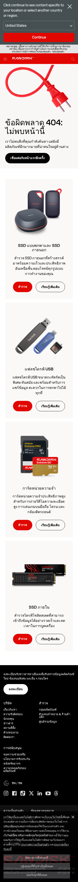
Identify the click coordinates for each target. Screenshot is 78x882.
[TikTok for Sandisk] (22, 793)
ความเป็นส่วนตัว (13, 811)
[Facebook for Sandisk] (14, 793)
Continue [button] (39, 37)
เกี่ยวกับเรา (10, 709)
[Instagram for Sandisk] (6, 793)
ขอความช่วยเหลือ (14, 754)
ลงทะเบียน (16, 689)
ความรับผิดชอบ (13, 714)
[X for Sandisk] (31, 793)
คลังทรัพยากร (11, 763)
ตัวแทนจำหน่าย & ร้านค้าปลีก (54, 715)
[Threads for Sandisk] (56, 793)
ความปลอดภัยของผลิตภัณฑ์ (14, 769)
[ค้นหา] (73, 58)
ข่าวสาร (8, 723)
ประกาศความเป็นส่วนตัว (35, 844)
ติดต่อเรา (8, 737)
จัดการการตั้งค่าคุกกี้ (36, 857)
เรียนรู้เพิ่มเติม (50, 287)
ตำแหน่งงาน (10, 732)
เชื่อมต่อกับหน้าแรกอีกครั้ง (27, 158)
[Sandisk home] (23, 58)
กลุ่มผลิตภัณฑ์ (48, 709)
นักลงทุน (8, 719)
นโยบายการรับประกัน (16, 759)
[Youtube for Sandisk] (48, 794)
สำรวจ (22, 287)
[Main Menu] (6, 58)
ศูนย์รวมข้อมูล (48, 721)
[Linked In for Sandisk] (39, 793)
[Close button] (70, 7)
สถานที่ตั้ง (9, 728)
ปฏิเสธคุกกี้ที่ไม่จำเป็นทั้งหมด (37, 866)
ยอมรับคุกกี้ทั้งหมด (36, 875)
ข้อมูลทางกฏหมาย (42, 811)
